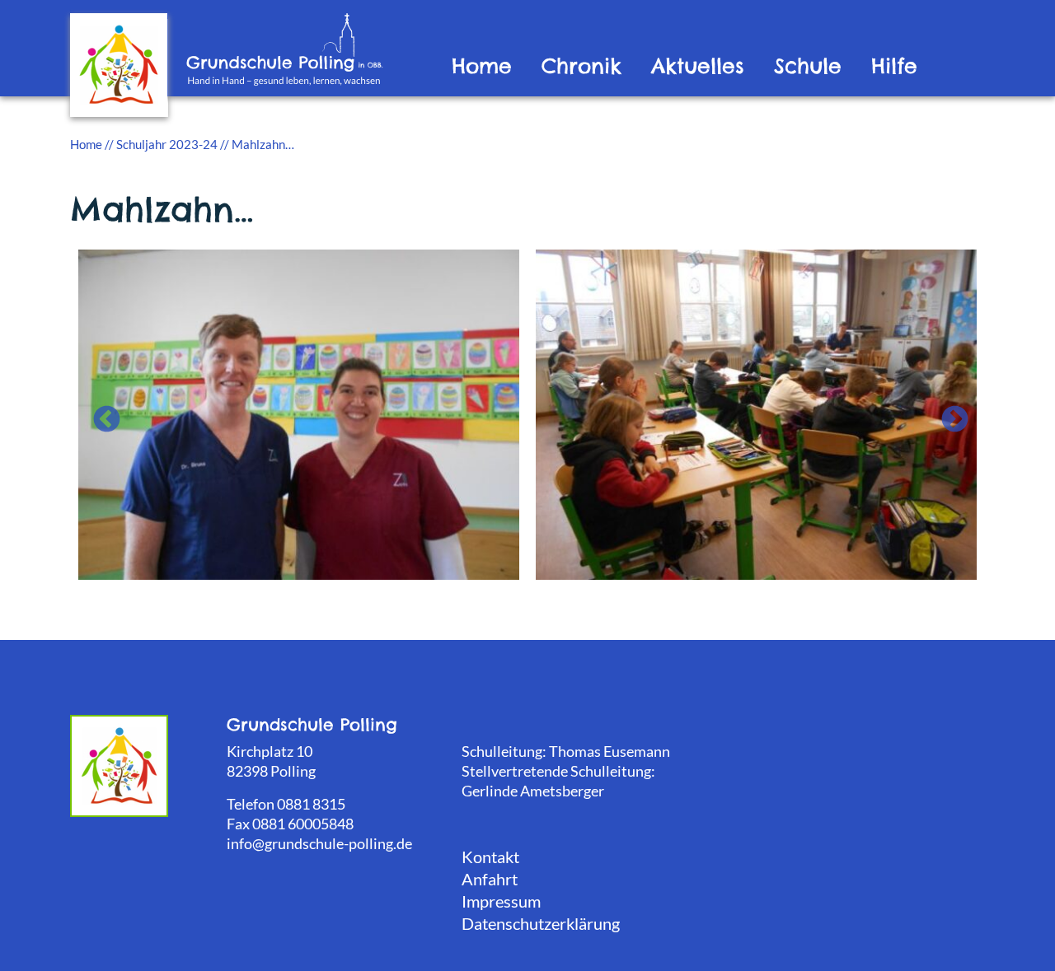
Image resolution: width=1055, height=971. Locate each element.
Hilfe (894, 66)
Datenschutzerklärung (541, 923)
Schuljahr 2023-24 (167, 144)
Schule (808, 66)
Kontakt (490, 856)
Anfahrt (490, 879)
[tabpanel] (299, 413)
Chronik (581, 66)
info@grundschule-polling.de (319, 843)
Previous (99, 413)
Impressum (501, 901)
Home (482, 66)
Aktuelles (697, 66)
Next (948, 413)
